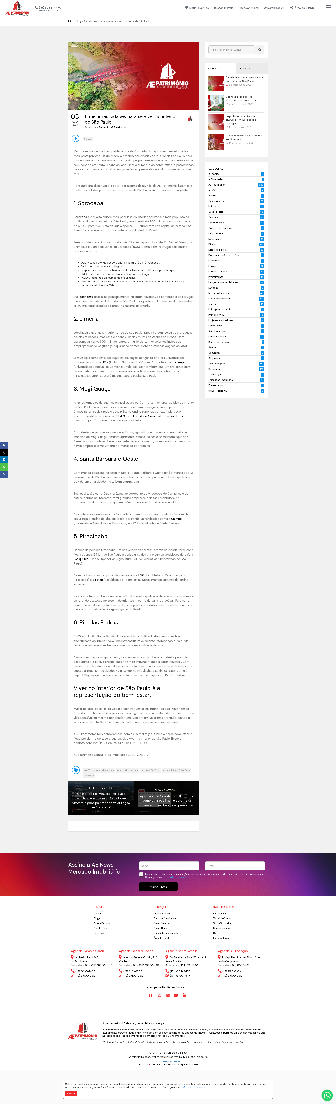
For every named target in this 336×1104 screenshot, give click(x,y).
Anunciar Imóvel (162, 913)
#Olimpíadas (215, 179)
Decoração (214, 238)
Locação (213, 287)
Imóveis (212, 266)
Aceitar (71, 1093)
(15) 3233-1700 (132, 971)
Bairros (212, 206)
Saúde (212, 347)
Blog (79, 21)
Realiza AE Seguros (219, 341)
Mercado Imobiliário (219, 298)
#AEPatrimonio (92, 770)
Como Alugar (161, 928)
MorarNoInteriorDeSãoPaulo (176, 770)
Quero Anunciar (217, 331)
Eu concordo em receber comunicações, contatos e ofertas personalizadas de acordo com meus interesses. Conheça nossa (204, 876)
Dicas (211, 244)
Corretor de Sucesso (220, 228)
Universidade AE (217, 390)
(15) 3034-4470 (180, 971)
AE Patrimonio (216, 184)
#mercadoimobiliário (127, 770)
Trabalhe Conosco (223, 918)
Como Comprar (162, 923)
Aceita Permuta (102, 923)
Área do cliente (162, 937)
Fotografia (214, 260)
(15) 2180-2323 (231, 971)
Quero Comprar (217, 336)
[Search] (259, 49)
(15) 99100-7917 (85, 975)
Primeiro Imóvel (217, 314)
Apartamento (216, 201)
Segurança (214, 352)
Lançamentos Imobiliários (223, 282)
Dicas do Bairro (217, 249)
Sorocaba (89, 775)
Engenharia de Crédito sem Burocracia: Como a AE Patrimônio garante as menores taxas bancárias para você (166, 800)
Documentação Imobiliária (223, 255)
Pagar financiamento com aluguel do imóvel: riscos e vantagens (241, 120)
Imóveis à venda (217, 271)
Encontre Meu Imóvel (165, 918)
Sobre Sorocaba (222, 923)
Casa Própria (215, 211)
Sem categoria (216, 363)
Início (71, 21)
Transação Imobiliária (220, 379)
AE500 (212, 190)
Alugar (97, 918)
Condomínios (216, 222)
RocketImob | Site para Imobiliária (181, 1064)
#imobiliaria (108, 770)
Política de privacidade (168, 1061)
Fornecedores (221, 937)
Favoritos (99, 933)
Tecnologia (214, 374)
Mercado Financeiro (219, 293)
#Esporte (214, 173)
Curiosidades (215, 233)
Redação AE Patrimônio (113, 127)
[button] (65, 8)
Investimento (215, 276)
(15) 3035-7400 (85, 971)
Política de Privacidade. (194, 1087)
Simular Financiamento (166, 933)
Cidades (88, 138)
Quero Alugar (215, 325)
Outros (212, 304)
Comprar (98, 913)
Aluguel (212, 195)
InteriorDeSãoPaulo (150, 770)
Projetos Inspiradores (220, 320)
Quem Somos (220, 913)
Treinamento (215, 385)
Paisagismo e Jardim (220, 309)
